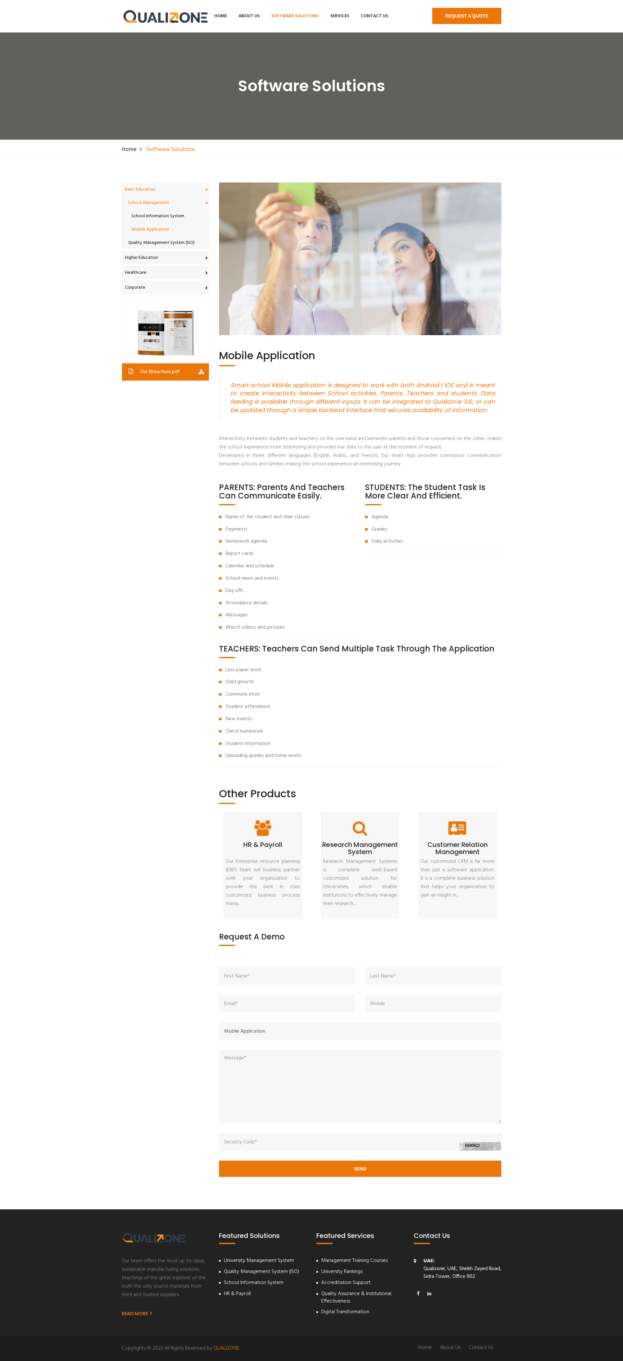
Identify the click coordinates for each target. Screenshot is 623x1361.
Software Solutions (295, 16)
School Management (148, 203)
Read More (135, 1313)
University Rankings (341, 1272)
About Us (249, 16)
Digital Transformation (345, 1312)
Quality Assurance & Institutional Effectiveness (356, 1297)
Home (220, 16)
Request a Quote (466, 16)
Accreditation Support (346, 1283)
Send (360, 1168)
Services (339, 16)
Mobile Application (150, 229)
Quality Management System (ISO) (161, 242)
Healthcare (135, 272)
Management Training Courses (354, 1261)
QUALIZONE (226, 1348)
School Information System (157, 216)
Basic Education (140, 189)
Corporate (135, 287)
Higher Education (141, 257)
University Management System (259, 1261)
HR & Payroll (237, 1294)
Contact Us (374, 16)
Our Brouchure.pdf (160, 372)
